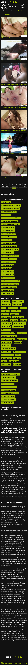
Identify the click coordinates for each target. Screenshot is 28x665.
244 (7, 186)
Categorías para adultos (24, 5)
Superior (7, 14)
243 (3, 186)
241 (20, 184)
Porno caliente (10, 5)
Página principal (6, 663)
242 (25, 184)
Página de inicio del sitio (3, 5)
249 (14, 188)
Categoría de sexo (20, 663)
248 (25, 186)
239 (11, 184)
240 (16, 184)
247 (21, 186)
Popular (20, 11)
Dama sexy (16, 5)
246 (16, 186)
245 (12, 186)
